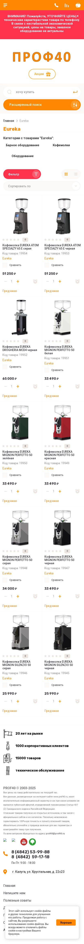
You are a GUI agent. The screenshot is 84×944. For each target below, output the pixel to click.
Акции (39, 74)
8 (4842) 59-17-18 (30, 856)
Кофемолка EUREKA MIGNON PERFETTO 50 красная (59, 455)
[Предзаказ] (35, 281)
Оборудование (23, 156)
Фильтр (13, 174)
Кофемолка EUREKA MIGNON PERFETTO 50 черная (59, 560)
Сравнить (15, 265)
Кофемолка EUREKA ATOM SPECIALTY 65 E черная (62, 247)
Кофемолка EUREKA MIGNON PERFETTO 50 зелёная (17, 455)
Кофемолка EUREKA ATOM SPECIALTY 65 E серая (20, 247)
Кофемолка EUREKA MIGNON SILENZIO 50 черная (58, 665)
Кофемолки (61, 145)
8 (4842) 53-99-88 (30, 851)
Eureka (6, 258)
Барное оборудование (22, 145)
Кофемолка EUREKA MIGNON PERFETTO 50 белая (59, 350)
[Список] (76, 174)
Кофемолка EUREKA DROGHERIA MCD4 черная (19, 348)
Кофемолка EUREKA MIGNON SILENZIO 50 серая (16, 665)
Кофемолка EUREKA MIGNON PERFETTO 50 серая (17, 560)
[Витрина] (66, 174)
